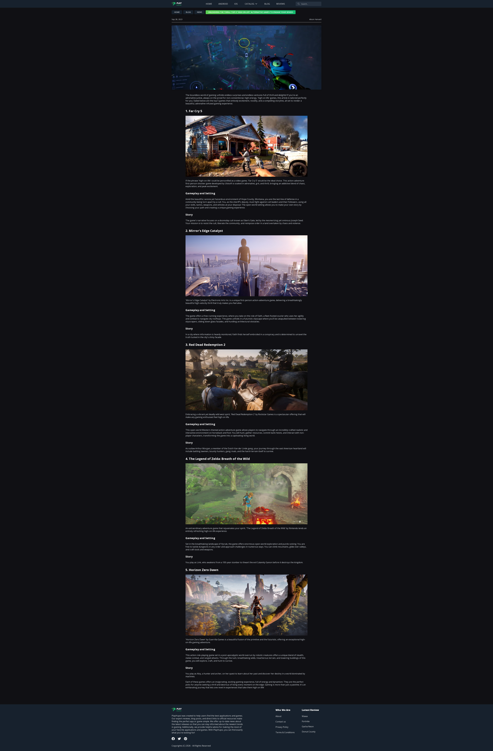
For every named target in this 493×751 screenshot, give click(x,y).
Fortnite (306, 721)
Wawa (305, 716)
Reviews (280, 3)
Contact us (281, 721)
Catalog (249, 3)
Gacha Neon (308, 726)
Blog (267, 3)
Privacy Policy (282, 727)
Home (209, 3)
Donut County (308, 731)
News (199, 12)
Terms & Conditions (285, 732)
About (278, 716)
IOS (236, 3)
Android (223, 3)
